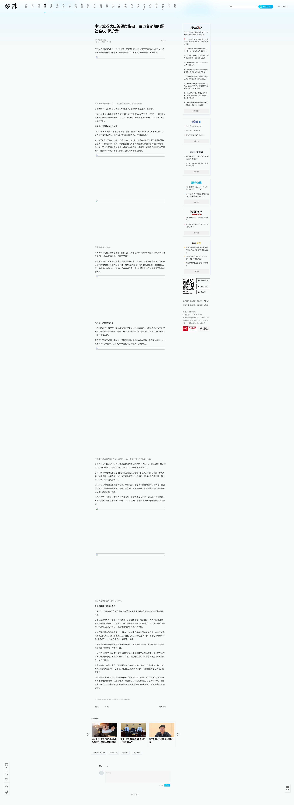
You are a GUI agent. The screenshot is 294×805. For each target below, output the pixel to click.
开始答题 (196, 233)
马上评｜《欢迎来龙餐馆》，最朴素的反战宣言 (197, 164)
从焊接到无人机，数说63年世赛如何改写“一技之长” (197, 158)
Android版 (204, 281)
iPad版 (203, 292)
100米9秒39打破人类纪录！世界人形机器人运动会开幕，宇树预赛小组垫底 (196, 41)
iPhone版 (204, 286)
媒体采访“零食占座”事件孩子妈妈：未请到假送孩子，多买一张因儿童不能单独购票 (196, 95)
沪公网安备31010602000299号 (192, 315)
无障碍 (285, 7)
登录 (278, 6)
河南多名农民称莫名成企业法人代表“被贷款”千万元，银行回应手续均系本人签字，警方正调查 (196, 86)
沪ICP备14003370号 (189, 312)
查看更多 (196, 141)
